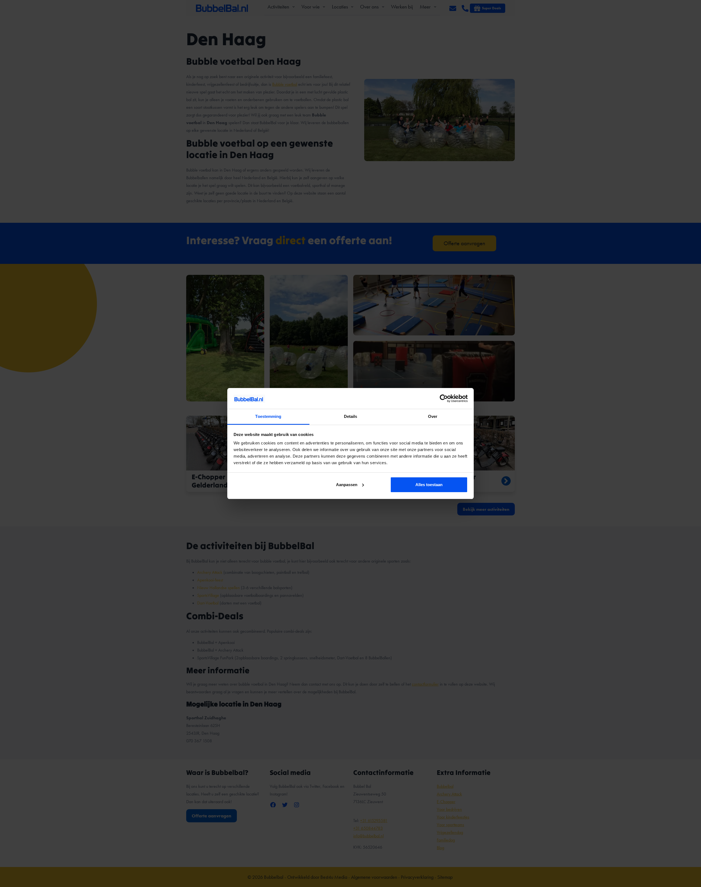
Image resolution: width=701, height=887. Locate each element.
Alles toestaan (429, 484)
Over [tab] (432, 416)
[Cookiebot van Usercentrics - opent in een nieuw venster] (444, 398)
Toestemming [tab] (268, 416)
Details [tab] (350, 416)
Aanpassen (346, 484)
